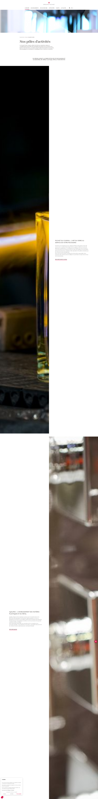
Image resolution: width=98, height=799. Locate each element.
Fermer (4, 793)
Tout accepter (18, 793)
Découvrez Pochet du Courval (61, 259)
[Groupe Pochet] (49, 3)
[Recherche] (68, 8)
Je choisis (11, 793)
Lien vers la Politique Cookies (8, 790)
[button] (2, 797)
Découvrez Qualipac (13, 629)
